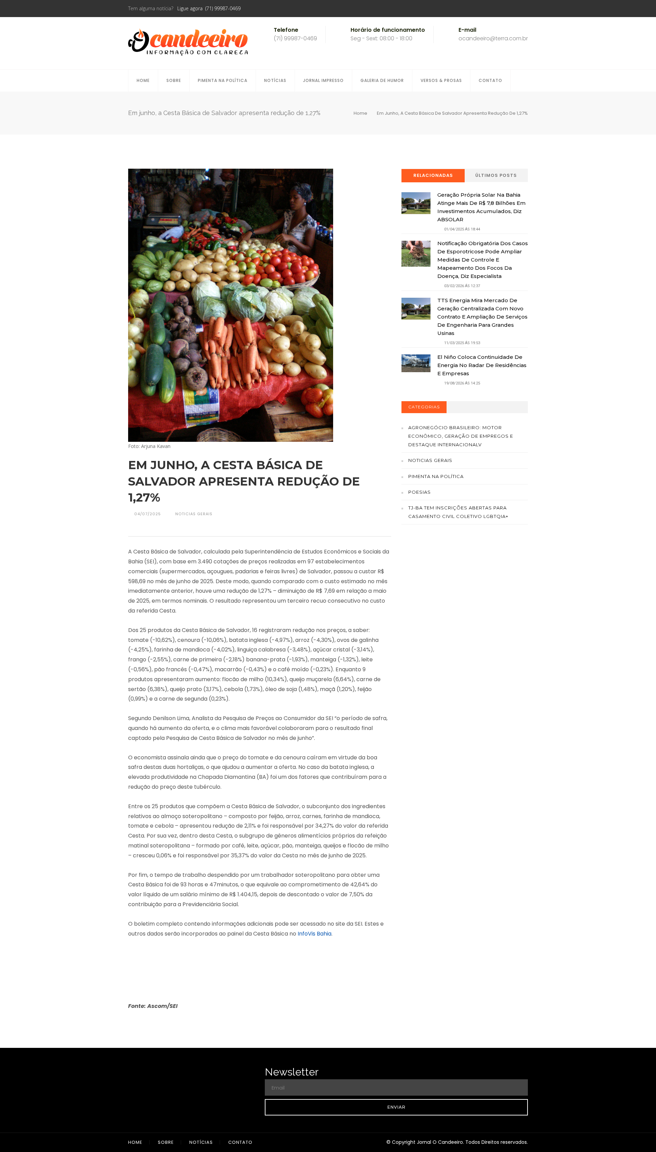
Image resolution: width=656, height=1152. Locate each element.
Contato (490, 80)
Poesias (419, 492)
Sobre (173, 80)
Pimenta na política (436, 476)
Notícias (275, 80)
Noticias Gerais (430, 460)
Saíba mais (465, 614)
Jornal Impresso (323, 80)
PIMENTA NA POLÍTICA (222, 80)
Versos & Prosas (441, 80)
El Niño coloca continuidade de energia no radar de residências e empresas (482, 365)
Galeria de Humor (382, 80)
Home (143, 80)
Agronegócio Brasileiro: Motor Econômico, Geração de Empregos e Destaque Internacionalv (460, 436)
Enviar (396, 1107)
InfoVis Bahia (314, 934)
